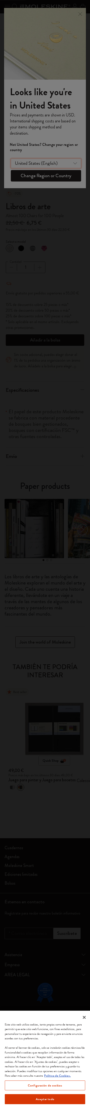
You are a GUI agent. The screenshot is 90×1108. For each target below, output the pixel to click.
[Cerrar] (84, 1017)
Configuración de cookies (45, 1085)
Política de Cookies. (57, 1075)
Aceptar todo (45, 1099)
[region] (45, 1059)
